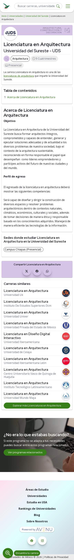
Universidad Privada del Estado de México (30, 327)
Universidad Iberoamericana (21, 342)
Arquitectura (20, 58)
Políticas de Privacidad (56, 557)
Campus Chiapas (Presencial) (23, 249)
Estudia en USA (37, 502)
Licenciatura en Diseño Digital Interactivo (27, 336)
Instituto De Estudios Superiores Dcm (27, 305)
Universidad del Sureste (37, 16)
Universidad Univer (16, 316)
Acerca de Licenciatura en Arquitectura (31, 97)
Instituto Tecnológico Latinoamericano (28, 387)
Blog (37, 515)
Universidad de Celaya (17, 352)
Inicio (4, 16)
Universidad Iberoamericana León (25, 363)
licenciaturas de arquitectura (19, 75)
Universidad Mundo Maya (20, 397)
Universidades (16, 16)
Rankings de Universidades (37, 508)
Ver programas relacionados (25, 452)
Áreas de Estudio (37, 489)
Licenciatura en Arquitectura (26, 291)
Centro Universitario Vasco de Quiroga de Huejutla (30, 375)
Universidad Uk (13, 295)
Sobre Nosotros (37, 521)
